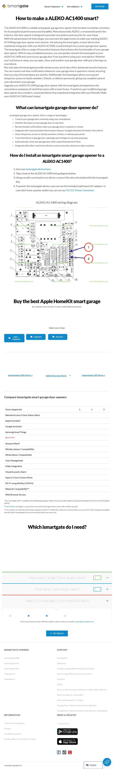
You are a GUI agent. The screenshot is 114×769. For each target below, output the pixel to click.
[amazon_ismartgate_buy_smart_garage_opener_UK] (93, 361)
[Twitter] (64, 752)
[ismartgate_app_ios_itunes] (67, 741)
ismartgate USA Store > (20, 375)
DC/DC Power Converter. (80, 190)
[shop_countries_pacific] (57, 342)
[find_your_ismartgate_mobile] (57, 533)
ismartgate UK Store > (93, 375)
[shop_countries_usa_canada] (13, 344)
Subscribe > (64, 723)
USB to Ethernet (12, 507)
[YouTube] (70, 752)
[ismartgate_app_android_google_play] (67, 731)
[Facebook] (59, 752)
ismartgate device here (38, 169)
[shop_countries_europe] (35, 342)
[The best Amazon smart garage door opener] (20, 361)
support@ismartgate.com (84, 622)
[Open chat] (107, 762)
